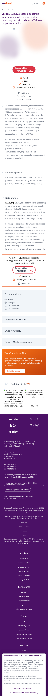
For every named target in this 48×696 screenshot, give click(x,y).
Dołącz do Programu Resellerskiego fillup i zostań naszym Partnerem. (22, 483)
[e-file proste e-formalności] (14, 419)
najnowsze (24, 605)
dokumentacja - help (24, 626)
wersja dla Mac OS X (24, 567)
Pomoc (24, 535)
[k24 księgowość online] (14, 425)
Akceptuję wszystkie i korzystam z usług (24, 693)
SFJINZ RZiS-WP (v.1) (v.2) (13, 406)
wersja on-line (24, 559)
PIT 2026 (32, 539)
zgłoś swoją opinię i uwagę (24, 634)
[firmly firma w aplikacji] (34, 425)
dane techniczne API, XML (24, 638)
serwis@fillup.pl (14, 446)
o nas (24, 651)
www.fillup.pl (31, 519)
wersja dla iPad (24, 580)
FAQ (24, 621)
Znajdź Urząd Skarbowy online (17, 489)
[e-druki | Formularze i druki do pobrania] (7, 3)
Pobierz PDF (25, 93)
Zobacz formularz (25, 99)
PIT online (26, 541)
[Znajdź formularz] (44, 3)
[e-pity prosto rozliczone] (14, 431)
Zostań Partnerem (13, 371)
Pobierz (24, 523)
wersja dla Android (24, 576)
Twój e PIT (13, 541)
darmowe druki (24, 596)
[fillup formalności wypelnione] (34, 419)
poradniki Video (24, 630)
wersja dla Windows (24, 563)
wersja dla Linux (24, 571)
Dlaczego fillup (24, 527)
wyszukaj (24, 592)
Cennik (24, 531)
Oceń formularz (26, 96)
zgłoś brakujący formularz (24, 609)
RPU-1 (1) (34, 406)
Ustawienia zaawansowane (22, 689)
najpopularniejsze (24, 601)
